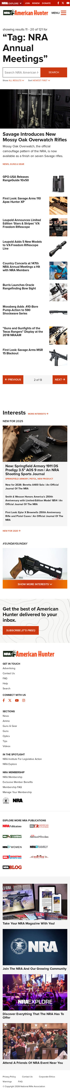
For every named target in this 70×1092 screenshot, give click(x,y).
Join (27, 3)
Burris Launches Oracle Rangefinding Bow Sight (19, 286)
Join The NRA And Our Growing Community (34, 968)
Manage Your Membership (17, 792)
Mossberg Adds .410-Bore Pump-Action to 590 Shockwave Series (20, 309)
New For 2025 (13, 421)
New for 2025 (10, 530)
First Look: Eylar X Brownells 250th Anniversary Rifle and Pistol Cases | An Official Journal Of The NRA (34, 516)
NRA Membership (12, 777)
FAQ (5, 678)
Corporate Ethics (47, 1076)
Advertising (9, 668)
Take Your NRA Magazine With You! (29, 923)
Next (61, 379)
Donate (46, 3)
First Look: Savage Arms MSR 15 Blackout (23, 351)
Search (54, 72)
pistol (32, 478)
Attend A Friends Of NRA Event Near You (33, 1062)
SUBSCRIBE (20, 630)
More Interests (37, 413)
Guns (6, 731)
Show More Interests (42, 584)
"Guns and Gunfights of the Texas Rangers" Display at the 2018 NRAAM (23, 331)
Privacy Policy (9, 1076)
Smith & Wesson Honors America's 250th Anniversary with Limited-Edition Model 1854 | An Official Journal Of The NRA (33, 500)
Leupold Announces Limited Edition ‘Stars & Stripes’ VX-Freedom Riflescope (22, 223)
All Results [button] (15, 80)
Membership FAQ (12, 787)
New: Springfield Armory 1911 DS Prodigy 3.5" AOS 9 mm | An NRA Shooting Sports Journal (32, 469)
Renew (36, 3)
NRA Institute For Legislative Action (22, 759)
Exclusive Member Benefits (18, 782)
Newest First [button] (40, 80)
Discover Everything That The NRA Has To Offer (33, 1016)
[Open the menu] (63, 12)
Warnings (7, 1081)
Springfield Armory (16, 478)
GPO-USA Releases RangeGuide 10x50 (16, 178)
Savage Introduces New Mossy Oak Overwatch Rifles (35, 136)
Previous (14, 379)
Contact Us (9, 673)
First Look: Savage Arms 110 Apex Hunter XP (22, 200)
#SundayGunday (15, 543)
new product (45, 478)
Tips (5, 741)
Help (5, 683)
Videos (6, 746)
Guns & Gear (17, 164)
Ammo (6, 721)
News (6, 164)
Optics (6, 736)
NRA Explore (10, 764)
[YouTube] (68, 3)
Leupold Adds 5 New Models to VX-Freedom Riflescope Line (22, 244)
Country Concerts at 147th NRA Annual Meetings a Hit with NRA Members (21, 266)
